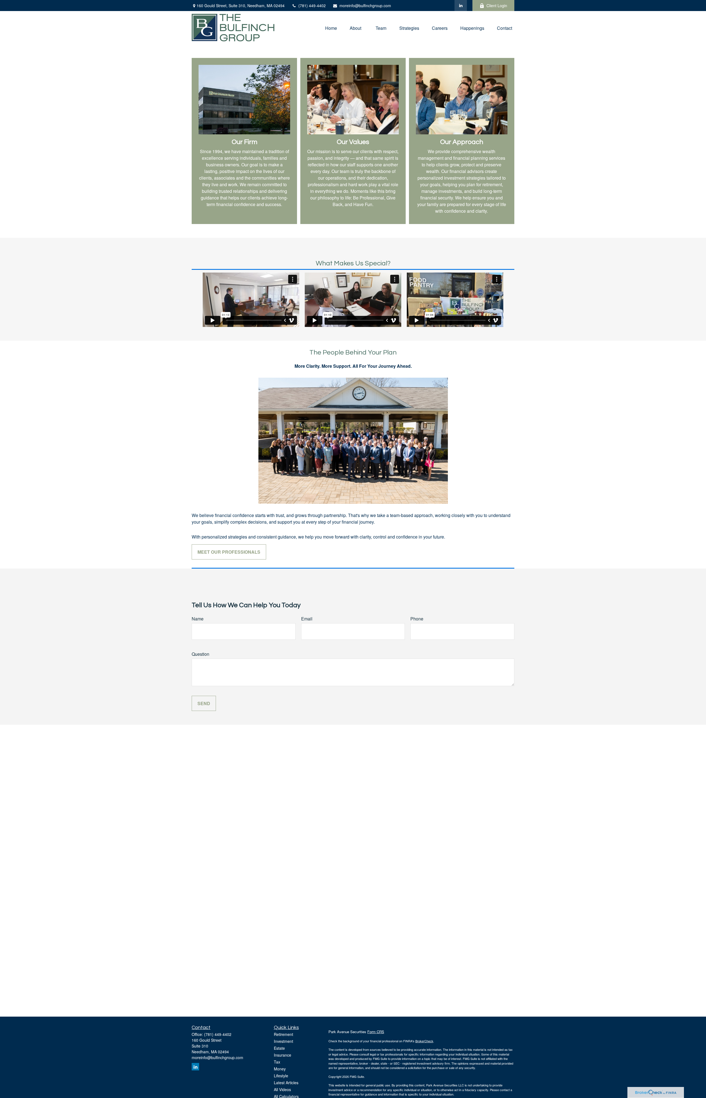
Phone (416, 618)
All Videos (282, 1089)
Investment (283, 1041)
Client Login (496, 5)
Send (203, 703)
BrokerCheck (424, 1041)
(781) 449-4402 (312, 5)
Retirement (283, 1034)
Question (200, 654)
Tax (277, 1062)
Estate (279, 1048)
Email (306, 618)
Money (280, 1069)
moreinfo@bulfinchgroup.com (365, 5)
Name (198, 618)
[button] (331, 27)
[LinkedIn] (460, 5)
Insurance (282, 1055)
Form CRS (375, 1031)
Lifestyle (281, 1075)
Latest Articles (286, 1082)
